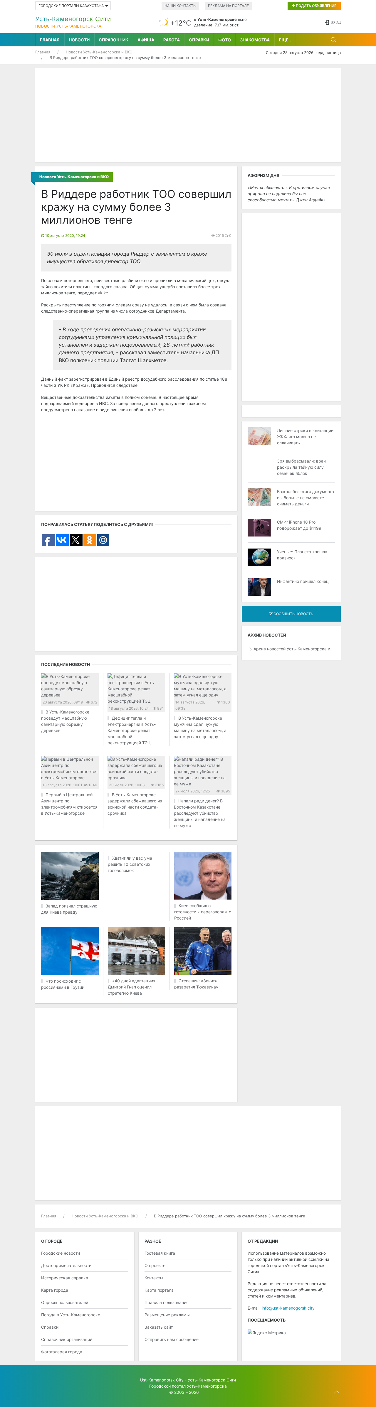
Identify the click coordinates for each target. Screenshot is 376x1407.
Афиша (145, 39)
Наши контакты (180, 6)
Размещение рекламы (167, 1314)
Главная (50, 39)
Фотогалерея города (61, 1351)
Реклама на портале (228, 6)
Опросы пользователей (64, 1302)
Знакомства (255, 39)
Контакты (154, 1277)
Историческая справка (64, 1277)
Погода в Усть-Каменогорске (70, 1314)
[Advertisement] (188, 115)
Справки (199, 39)
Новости (79, 39)
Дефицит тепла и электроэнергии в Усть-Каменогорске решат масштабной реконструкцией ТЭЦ (132, 730)
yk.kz (103, 292)
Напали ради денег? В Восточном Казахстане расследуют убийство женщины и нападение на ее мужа (200, 813)
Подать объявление (315, 6)
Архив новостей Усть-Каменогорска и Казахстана (294, 648)
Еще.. (285, 39)
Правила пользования (167, 1302)
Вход (336, 22)
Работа (171, 39)
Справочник (113, 39)
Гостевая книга (160, 1253)
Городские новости (60, 1253)
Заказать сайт (159, 1327)
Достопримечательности (66, 1265)
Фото (224, 39)
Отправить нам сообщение (172, 1339)
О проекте (155, 1265)
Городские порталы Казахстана (71, 6)
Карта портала (159, 1290)
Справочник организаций (66, 1339)
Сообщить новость (293, 614)
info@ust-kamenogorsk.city (288, 1307)
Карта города (54, 1290)
